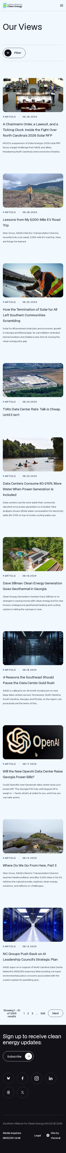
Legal (37, 1135)
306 (42, 1013)
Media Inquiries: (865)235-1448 (12, 1135)
